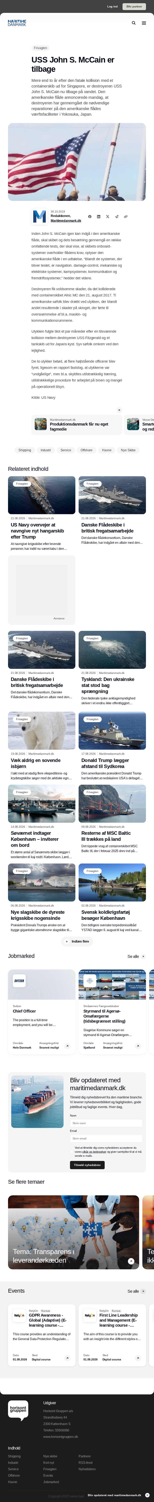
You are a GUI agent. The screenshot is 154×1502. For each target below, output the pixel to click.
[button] (119, 410)
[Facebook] (89, 216)
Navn (73, 1115)
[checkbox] (71, 1151)
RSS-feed (85, 1462)
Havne (12, 1482)
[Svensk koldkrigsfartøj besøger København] (112, 898)
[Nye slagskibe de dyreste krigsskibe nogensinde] (41, 898)
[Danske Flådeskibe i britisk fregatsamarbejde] (112, 510)
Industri (13, 1462)
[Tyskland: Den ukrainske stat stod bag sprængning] (112, 668)
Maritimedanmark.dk (66, 220)
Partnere (85, 1456)
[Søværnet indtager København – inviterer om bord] (41, 822)
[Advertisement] (41, 590)
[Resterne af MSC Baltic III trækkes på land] (112, 819)
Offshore (14, 1475)
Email (73, 1130)
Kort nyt (48, 1462)
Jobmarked (51, 1482)
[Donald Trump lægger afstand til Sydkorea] (112, 746)
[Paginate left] (11, 1012)
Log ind (112, 6)
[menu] (144, 23)
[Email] (116, 216)
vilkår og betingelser (94, 1151)
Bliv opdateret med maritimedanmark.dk (115, 1495)
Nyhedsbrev (87, 1469)
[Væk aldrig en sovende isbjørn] (41, 746)
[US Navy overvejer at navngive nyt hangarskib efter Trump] (41, 513)
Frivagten (50, 1469)
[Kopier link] (126, 216)
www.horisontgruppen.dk (59, 1436)
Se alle (133, 956)
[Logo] (17, 23)
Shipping (14, 1456)
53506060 (62, 1430)
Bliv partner (134, 6)
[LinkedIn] (98, 216)
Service (13, 1469)
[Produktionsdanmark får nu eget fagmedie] (76, 425)
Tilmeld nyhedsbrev (87, 1165)
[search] (134, 23)
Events (48, 1475)
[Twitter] (107, 216)
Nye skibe (50, 1456)
